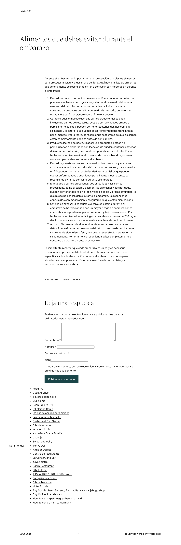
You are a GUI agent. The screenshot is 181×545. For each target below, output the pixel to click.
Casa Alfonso (41, 392)
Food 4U (38, 388)
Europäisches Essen (45, 478)
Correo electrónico (57, 353)
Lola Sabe (26, 10)
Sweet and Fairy (42, 441)
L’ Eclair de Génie (43, 409)
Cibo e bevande (42, 482)
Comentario (53, 340)
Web (47, 359)
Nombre (50, 346)
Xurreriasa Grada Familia (47, 433)
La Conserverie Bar (44, 457)
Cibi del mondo (42, 425)
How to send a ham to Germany (52, 502)
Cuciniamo (39, 400)
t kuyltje (37, 437)
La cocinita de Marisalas (47, 417)
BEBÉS (76, 279)
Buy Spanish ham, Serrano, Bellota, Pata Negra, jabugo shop (69, 490)
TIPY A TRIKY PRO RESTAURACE (52, 474)
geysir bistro (40, 461)
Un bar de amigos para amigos (51, 413)
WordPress (154, 533)
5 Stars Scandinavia (44, 396)
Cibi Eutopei (40, 470)
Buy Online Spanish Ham (47, 494)
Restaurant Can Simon (46, 421)
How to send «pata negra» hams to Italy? (57, 498)
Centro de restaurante (46, 453)
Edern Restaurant (43, 465)
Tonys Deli (39, 445)
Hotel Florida (40, 486)
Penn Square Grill (43, 404)
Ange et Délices (42, 449)
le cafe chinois (41, 429)
